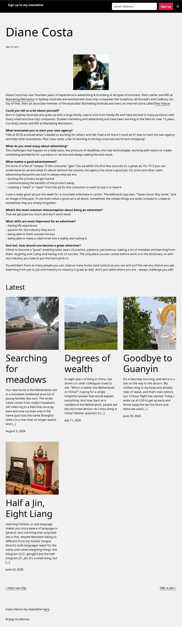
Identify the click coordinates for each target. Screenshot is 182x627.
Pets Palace (162, 103)
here (46, 609)
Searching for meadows (22, 299)
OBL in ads (167, 588)
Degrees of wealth (77, 299)
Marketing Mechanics (20, 99)
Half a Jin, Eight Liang (20, 444)
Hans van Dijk (17, 588)
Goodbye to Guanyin (137, 299)
